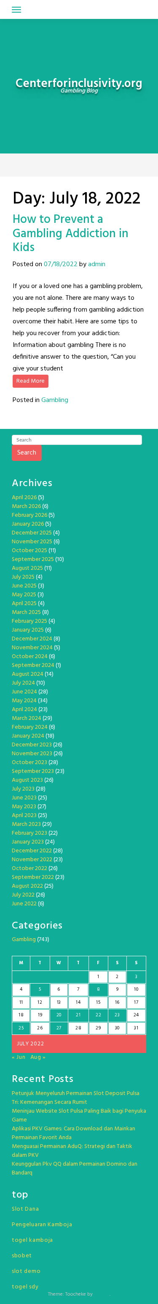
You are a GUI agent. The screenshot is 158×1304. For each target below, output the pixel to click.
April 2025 (24, 603)
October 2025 (29, 550)
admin (96, 264)
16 (117, 1002)
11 (21, 1002)
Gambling (54, 400)
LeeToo (102, 1294)
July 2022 (23, 895)
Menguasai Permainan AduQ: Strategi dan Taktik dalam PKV (72, 1151)
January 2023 (28, 842)
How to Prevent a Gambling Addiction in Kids (71, 233)
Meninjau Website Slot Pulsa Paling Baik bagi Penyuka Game (79, 1115)
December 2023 (32, 745)
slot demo (26, 1271)
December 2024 (32, 639)
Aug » (38, 1057)
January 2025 (28, 630)
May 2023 (24, 807)
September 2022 (33, 877)
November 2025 (32, 542)
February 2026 (29, 515)
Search (26, 452)
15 (98, 1002)
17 (136, 1002)
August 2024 (27, 674)
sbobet (22, 1256)
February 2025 (29, 621)
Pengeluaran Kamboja (42, 1225)
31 (136, 1028)
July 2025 (23, 577)
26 (40, 1028)
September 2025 (33, 559)
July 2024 (23, 683)
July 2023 (23, 789)
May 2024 (24, 701)
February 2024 (30, 727)
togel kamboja (32, 1240)
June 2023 (24, 798)
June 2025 (24, 586)
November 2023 (32, 754)
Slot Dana (25, 1209)
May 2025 (24, 595)
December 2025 (32, 533)
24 (136, 1015)
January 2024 (28, 736)
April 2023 (24, 815)
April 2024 (24, 709)
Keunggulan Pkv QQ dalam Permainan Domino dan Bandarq (74, 1168)
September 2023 (33, 771)
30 (117, 1028)
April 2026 (24, 498)
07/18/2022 (61, 264)
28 (78, 1028)
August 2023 (27, 780)
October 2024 (30, 656)
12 (39, 1002)
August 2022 (27, 886)
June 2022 (24, 904)
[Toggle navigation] (16, 9)
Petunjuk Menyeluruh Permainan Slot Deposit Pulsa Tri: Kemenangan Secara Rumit (75, 1098)
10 (136, 989)
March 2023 (26, 824)
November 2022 (32, 860)
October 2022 (29, 868)
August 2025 (27, 568)
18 (21, 1015)
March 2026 (26, 506)
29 (98, 1028)
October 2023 (29, 762)
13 (59, 1002)
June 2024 (24, 692)
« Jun (19, 1057)
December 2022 (32, 851)
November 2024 (32, 648)
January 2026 (28, 524)
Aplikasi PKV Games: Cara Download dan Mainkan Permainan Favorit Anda (73, 1133)
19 (40, 1015)
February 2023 (29, 833)
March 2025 (26, 612)
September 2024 (33, 665)
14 (78, 1002)
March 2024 (26, 718)
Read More (30, 381)
